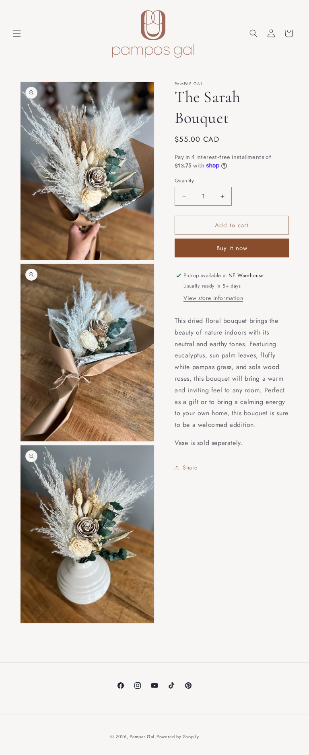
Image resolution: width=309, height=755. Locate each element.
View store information (213, 298)
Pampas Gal (142, 736)
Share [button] (190, 467)
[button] (17, 33)
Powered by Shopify (178, 736)
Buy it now (231, 248)
